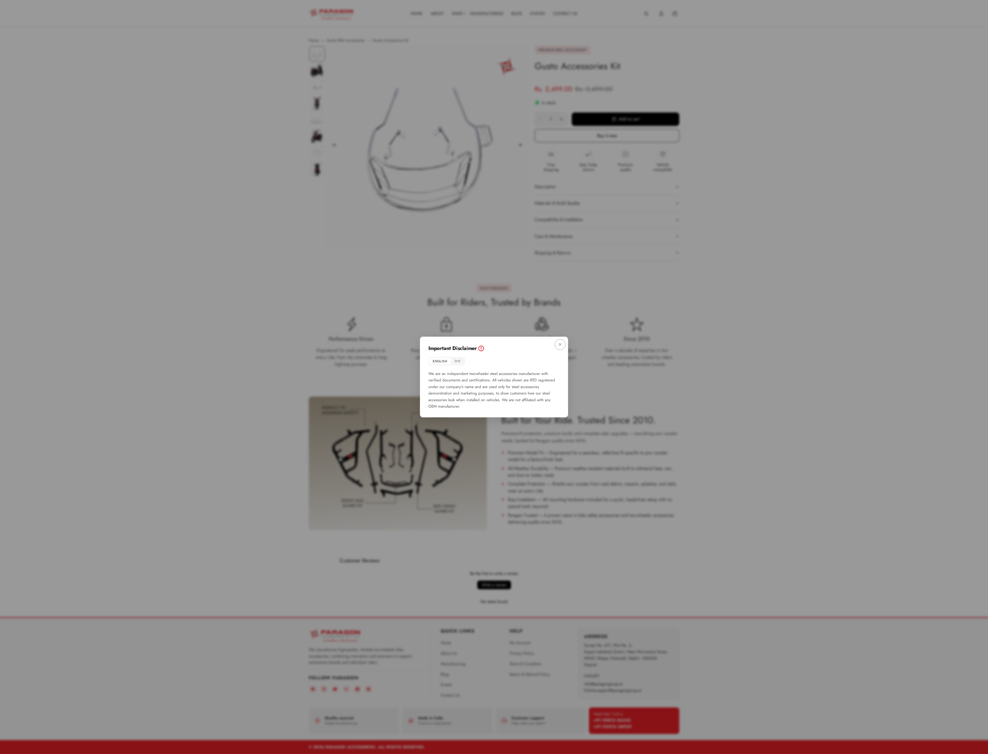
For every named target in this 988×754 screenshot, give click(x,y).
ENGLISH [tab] (440, 361)
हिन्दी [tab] (458, 361)
